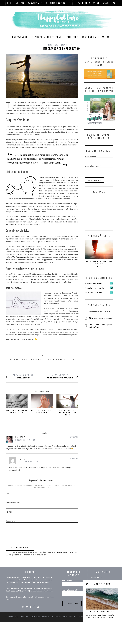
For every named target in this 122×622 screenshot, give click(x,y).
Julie (22, 458)
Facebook (13, 360)
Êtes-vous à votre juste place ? (101, 318)
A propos (20, 3)
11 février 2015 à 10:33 (25, 440)
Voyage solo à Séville (93, 283)
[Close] (87, 584)
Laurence (21, 437)
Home (9, 3)
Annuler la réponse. (49, 480)
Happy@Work (20, 37)
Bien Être (72, 37)
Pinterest (37, 360)
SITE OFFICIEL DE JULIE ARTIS (58, 3)
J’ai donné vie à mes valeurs (100, 312)
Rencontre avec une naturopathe (60, 376)
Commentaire (10, 521)
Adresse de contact (13, 502)
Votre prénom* (90, 156)
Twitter (26, 360)
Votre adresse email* (93, 166)
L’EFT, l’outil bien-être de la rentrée (42, 412)
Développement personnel (47, 37)
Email (72, 360)
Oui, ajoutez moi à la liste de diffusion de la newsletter (27, 554)
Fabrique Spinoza (96, 577)
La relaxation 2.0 (24, 376)
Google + (50, 360)
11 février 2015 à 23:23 (29, 461)
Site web (9, 511)
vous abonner (60, 552)
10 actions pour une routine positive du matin (67, 413)
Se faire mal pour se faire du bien (99, 262)
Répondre (74, 437)
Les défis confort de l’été (102, 612)
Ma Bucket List (35, 3)
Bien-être (52, 45)
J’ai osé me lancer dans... (94, 292)
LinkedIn (62, 360)
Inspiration (89, 37)
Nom (8, 493)
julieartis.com (48, 591)
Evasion (105, 37)
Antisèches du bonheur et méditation (16, 412)
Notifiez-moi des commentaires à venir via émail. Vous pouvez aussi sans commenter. (43, 552)
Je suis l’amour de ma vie (94, 288)
